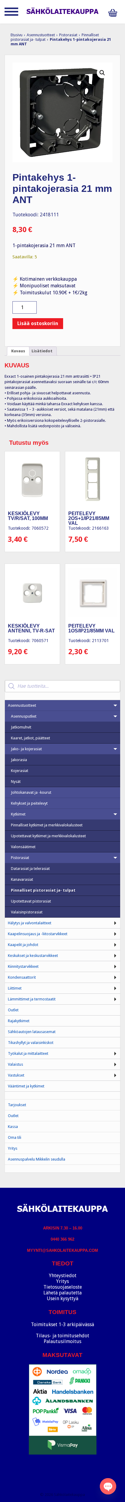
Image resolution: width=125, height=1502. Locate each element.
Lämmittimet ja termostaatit (32, 999)
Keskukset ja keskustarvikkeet (33, 955)
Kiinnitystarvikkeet (23, 966)
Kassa (13, 1126)
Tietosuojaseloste (62, 1287)
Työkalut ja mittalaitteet (28, 1053)
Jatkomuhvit (21, 727)
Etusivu (16, 35)
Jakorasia (19, 759)
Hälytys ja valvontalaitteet (29, 923)
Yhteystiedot (62, 1275)
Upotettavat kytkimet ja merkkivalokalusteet (48, 836)
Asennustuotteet (41, 35)
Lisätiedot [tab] (42, 351)
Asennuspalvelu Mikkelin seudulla (36, 1159)
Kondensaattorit (22, 977)
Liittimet (15, 988)
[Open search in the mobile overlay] (62, 686)
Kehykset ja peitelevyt (29, 803)
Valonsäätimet (23, 847)
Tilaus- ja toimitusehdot (62, 1336)
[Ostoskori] (114, 13)
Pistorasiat (68, 35)
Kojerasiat (19, 770)
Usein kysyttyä (62, 1298)
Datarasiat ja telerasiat (30, 868)
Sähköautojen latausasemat (32, 1031)
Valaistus (15, 1064)
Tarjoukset (17, 1105)
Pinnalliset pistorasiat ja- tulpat (43, 890)
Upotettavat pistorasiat (31, 901)
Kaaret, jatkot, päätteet (30, 738)
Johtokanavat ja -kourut (31, 792)
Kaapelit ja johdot (23, 944)
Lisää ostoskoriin (37, 323)
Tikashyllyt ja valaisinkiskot (30, 1042)
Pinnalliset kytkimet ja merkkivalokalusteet (47, 825)
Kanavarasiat (22, 879)
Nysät (16, 781)
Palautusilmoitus (62, 1341)
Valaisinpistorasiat (26, 912)
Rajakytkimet (18, 1021)
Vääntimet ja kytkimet (26, 1086)
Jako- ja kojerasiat (26, 749)
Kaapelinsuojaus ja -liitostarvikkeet (37, 934)
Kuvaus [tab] (18, 351)
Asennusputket (23, 716)
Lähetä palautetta (62, 1293)
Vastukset (16, 1075)
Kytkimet (18, 814)
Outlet (13, 1010)
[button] (102, 72)
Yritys (12, 1148)
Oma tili (14, 1137)
